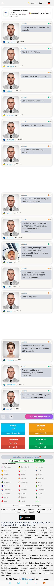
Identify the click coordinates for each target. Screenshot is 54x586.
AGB (49, 509)
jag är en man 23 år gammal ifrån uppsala (35, 28)
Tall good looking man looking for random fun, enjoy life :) (35, 200)
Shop (28, 505)
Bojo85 (9, 213)
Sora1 (9, 287)
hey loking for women (31, 52)
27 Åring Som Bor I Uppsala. (33, 125)
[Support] (44, 582)
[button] (2, 3)
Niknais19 (10, 66)
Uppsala (24, 24)
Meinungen (36, 505)
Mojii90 (9, 164)
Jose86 (9, 262)
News (15, 505)
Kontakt (32, 512)
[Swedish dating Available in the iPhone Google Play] (27, 516)
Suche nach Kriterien (41, 417)
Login (41, 3)
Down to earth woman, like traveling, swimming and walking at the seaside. (35, 348)
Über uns (30, 509)
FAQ (38, 512)
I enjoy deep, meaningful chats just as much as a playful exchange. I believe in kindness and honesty (35, 252)
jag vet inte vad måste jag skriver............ (32, 151)
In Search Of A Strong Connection (36, 76)
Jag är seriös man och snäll (33, 101)
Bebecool (10, 115)
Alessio (9, 91)
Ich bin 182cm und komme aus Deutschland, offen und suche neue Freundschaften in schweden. (34, 227)
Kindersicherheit (20, 512)
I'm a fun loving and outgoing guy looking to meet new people (36, 395)
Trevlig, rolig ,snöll (29, 297)
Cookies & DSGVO (8, 509)
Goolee (9, 311)
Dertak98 (10, 140)
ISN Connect (27, 579)
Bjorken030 (11, 42)
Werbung (21, 509)
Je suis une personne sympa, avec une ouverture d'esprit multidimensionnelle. (34, 274)
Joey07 (9, 409)
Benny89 (10, 238)
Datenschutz (41, 509)
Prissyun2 (10, 360)
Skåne (23, 366)
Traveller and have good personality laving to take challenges (32, 372)
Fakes (21, 505)
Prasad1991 (11, 385)
